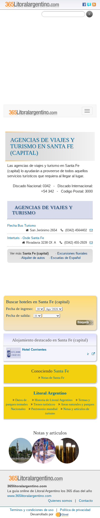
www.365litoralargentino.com (29, 496)
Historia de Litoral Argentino (54, 400)
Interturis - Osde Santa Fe (25, 238)
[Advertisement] (50, 52)
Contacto (86, 501)
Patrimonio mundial (44, 409)
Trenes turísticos (44, 404)
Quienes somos (60, 501)
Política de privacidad (75, 510)
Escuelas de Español (66, 258)
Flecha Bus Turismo (21, 225)
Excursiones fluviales (72, 253)
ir (89, 354)
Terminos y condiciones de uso (31, 510)
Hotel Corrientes (34, 349)
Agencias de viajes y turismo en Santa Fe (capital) (42, 146)
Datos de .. (22, 400)
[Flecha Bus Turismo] (90, 230)
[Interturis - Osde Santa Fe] (90, 242)
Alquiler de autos (33, 258)
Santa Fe (61, 371)
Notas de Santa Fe (52, 377)
